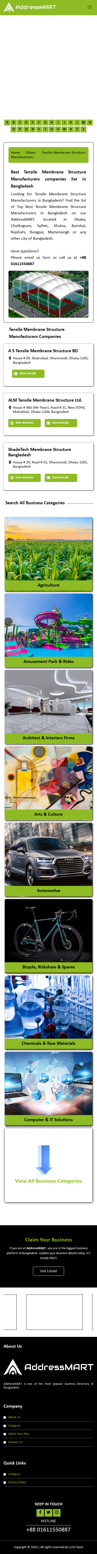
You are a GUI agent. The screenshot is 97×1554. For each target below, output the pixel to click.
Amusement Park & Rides (49, 661)
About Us (14, 1417)
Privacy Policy (17, 1482)
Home (15, 153)
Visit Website (24, 423)
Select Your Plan (18, 1434)
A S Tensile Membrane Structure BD (43, 351)
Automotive (48, 890)
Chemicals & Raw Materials (48, 1043)
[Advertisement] (48, 66)
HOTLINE (48, 1526)
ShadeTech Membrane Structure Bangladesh (39, 452)
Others (31, 153)
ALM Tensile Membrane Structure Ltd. (45, 400)
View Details (27, 373)
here (46, 257)
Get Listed (48, 1271)
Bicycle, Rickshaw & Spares (48, 967)
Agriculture (48, 585)
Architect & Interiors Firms (48, 738)
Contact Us (15, 1442)
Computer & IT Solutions (48, 1119)
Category (14, 1426)
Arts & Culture (48, 814)
